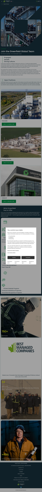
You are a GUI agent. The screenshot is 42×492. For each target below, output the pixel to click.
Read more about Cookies (13, 250)
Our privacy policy (11, 252)
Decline (14, 257)
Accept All (28, 257)
